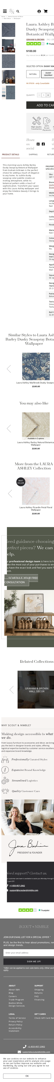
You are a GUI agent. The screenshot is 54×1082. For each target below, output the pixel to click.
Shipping (39, 989)
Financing (39, 999)
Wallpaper (16, 18)
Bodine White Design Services (17, 1004)
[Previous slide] (9, 369)
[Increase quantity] (48, 95)
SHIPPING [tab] (33, 154)
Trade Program (16, 999)
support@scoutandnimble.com (24, 890)
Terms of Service (17, 1018)
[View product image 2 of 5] (8, 45)
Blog (11, 993)
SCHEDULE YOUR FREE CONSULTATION (21, 580)
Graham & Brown (35, 39)
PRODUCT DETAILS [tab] (10, 154)
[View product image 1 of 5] (8, 30)
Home (3, 16)
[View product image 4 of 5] (8, 77)
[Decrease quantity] (39, 95)
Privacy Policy (15, 1021)
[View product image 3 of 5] (8, 61)
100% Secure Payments (47, 128)
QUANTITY (30, 95)
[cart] (45, 11)
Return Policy (15, 1024)
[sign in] (39, 11)
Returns (38, 993)
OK (27, 1076)
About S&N (14, 989)
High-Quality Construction (36, 128)
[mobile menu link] (4, 12)
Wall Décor (7, 18)
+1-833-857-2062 (17, 885)
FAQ (36, 996)
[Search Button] (18, 11)
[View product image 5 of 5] (8, 92)
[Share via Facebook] (43, 144)
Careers (13, 996)
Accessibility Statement (15, 1029)
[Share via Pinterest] (38, 144)
